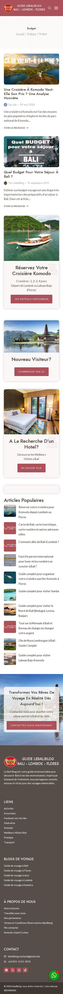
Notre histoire (11, 908)
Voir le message (16, 128)
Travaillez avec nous (15, 913)
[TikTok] (25, 970)
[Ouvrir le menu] (56, 8)
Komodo (8, 827)
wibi (15, 105)
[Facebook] (6, 970)
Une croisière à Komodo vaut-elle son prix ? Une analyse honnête (28, 93)
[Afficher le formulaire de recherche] (49, 8)
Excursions (10, 813)
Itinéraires (9, 823)
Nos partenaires (12, 918)
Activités (9, 808)
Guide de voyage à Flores (17, 870)
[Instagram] (18, 970)
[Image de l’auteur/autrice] (5, 104)
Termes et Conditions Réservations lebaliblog (28, 922)
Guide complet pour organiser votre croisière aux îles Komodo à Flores (39, 578)
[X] (12, 970)
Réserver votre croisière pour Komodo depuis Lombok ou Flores (36, 512)
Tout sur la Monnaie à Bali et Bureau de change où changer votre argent (36, 628)
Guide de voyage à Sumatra (18, 885)
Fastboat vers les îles (15, 818)
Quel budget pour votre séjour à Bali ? (31, 174)
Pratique (8, 837)
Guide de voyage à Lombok (18, 880)
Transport (9, 842)
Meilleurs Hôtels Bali (15, 832)
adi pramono (10, 990)
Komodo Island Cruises (16, 932)
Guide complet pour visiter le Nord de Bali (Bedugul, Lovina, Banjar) (37, 610)
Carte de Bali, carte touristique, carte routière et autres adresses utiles (38, 529)
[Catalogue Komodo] (31, 238)
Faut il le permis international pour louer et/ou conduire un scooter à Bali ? (36, 561)
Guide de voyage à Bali (16, 865)
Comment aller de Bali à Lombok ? (39, 542)
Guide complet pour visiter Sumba (39, 591)
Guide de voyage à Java (16, 875)
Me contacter (11, 927)
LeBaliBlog (18, 183)
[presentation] (31, 69)
